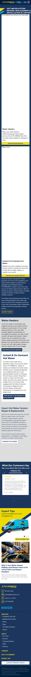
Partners (5, 646)
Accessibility (10, 674)
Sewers (4, 629)
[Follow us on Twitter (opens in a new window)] (8, 607)
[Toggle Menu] (28, 2)
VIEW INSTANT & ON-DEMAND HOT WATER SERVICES (14, 396)
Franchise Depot (16, 674)
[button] (4, 473)
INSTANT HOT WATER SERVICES (15, 275)
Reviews (5, 639)
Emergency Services (8, 616)
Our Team (5, 636)
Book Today (7, 312)
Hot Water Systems (8, 627)
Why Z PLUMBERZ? (8, 655)
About (4, 634)
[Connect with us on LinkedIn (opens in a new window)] (11, 607)
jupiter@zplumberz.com (12, 594)
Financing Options (8, 641)
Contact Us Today (9, 441)
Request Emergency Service (16, 663)
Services (5, 614)
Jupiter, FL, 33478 (10, 598)
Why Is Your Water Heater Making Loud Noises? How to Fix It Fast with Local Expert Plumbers (15, 568)
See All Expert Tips (22, 539)
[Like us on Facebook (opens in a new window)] (3, 607)
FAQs (4, 644)
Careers (5, 651)
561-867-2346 (9, 591)
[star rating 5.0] (15, 476)
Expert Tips (6, 658)
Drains (4, 622)
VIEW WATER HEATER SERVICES (11, 350)
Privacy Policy (4, 674)
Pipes (4, 624)
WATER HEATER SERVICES (15, 143)
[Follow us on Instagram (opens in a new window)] (5, 607)
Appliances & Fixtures (9, 619)
